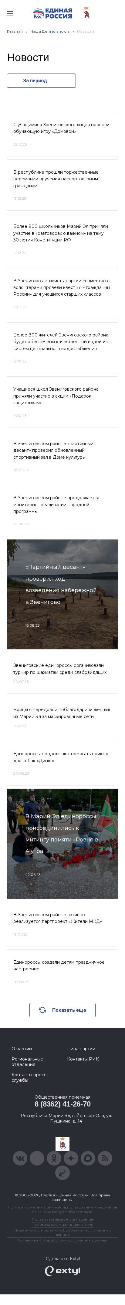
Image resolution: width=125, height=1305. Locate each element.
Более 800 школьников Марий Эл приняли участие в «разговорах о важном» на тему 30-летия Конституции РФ (60, 233)
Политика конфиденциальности (62, 1224)
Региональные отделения (27, 1061)
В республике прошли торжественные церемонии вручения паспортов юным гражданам (56, 179)
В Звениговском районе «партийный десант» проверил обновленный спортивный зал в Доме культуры (53, 450)
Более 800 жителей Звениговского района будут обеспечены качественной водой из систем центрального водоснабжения (60, 341)
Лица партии (81, 1048)
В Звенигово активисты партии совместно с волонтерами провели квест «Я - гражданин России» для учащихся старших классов (61, 287)
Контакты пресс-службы (30, 1077)
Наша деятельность (50, 31)
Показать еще (69, 1010)
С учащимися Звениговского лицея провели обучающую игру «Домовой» (61, 128)
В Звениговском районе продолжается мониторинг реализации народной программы (56, 504)
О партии (22, 1048)
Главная (15, 31)
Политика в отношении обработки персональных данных (62, 1232)
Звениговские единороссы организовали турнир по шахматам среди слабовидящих (59, 669)
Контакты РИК (83, 1059)
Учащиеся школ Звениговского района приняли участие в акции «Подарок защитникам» (56, 395)
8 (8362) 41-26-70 (63, 1104)
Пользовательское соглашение (62, 1219)
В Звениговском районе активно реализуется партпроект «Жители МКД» (57, 918)
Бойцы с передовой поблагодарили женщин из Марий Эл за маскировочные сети (62, 713)
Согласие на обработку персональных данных (62, 1240)
